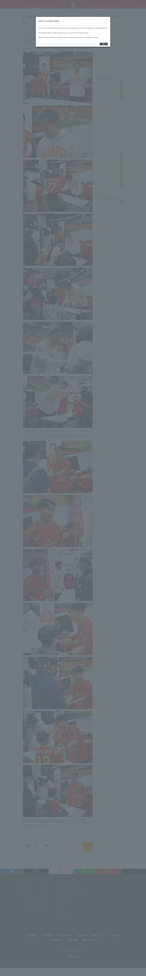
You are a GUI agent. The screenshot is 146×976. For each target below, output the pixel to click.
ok (103, 44)
